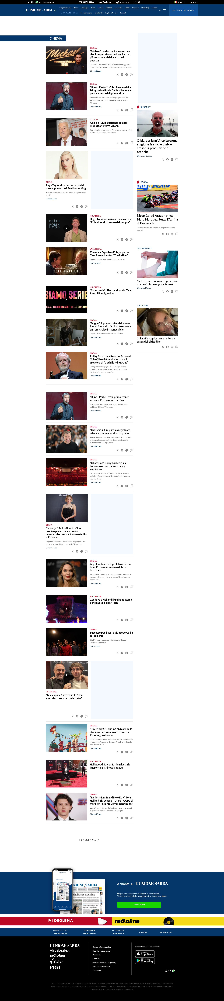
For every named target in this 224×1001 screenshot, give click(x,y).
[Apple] (154, 953)
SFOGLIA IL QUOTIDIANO (184, 10)
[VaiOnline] (122, 2)
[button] (117, 74)
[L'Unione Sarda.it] (41, 10)
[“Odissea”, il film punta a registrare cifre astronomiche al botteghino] (66, 439)
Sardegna (85, 8)
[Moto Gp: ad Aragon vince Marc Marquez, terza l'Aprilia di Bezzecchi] (157, 198)
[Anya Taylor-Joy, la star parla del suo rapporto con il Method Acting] (67, 165)
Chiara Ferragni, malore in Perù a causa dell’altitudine (156, 340)
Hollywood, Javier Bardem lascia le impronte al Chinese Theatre (110, 766)
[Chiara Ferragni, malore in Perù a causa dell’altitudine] (157, 322)
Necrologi (145, 8)
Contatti (96, 959)
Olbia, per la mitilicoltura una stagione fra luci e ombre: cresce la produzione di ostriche (157, 146)
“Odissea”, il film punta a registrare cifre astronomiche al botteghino (110, 431)
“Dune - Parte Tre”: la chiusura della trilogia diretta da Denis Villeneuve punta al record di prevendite (110, 90)
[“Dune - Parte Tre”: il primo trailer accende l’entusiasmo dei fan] (66, 406)
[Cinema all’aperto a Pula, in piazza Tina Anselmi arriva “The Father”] (66, 261)
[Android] (154, 960)
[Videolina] (86, 2)
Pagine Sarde (166, 932)
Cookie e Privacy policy (102, 947)
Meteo (154, 8)
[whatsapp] (36, 2)
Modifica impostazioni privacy (104, 962)
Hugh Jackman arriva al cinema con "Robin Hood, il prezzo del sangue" (110, 221)
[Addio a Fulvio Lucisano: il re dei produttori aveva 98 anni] (66, 132)
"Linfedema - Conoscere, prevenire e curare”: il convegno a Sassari (157, 282)
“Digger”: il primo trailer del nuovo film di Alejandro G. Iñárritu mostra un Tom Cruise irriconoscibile (110, 326)
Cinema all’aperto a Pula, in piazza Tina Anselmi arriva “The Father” (110, 254)
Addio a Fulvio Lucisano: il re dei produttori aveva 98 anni (108, 124)
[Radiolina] (105, 2)
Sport (127, 8)
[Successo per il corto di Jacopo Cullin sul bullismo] (66, 642)
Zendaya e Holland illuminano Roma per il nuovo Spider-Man (111, 601)
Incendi (123, 13)
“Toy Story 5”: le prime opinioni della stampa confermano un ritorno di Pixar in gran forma (111, 732)
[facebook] (32, 2)
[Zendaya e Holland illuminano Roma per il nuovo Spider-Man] (66, 609)
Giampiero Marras (144, 288)
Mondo (100, 8)
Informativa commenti (101, 966)
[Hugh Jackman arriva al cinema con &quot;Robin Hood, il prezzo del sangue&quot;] (66, 228)
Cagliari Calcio (111, 13)
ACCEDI (194, 2)
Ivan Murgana (95, 263)
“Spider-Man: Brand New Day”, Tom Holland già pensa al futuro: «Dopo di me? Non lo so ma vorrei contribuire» (111, 800)
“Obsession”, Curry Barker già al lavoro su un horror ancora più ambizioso (108, 466)
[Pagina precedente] (98, 840)
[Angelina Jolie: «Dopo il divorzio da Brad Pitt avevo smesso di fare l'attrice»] (66, 573)
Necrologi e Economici (101, 951)
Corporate (97, 970)
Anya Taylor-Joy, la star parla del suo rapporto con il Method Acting (66, 187)
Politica (109, 8)
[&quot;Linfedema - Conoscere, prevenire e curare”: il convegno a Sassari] (157, 264)
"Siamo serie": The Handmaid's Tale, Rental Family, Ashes (110, 292)
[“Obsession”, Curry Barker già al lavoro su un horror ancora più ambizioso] (66, 472)
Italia (93, 8)
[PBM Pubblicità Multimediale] (136, 2)
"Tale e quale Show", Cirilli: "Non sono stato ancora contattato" (64, 696)
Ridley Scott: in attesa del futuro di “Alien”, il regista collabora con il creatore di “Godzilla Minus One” (110, 359)
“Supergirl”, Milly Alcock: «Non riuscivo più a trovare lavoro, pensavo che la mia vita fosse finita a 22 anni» (66, 532)
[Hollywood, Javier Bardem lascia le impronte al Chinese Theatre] (66, 773)
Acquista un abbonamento (89, 932)
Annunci (135, 8)
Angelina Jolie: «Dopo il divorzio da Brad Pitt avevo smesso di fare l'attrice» (110, 567)
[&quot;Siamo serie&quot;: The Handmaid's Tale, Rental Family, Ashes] (66, 299)
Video (76, 8)
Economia (118, 8)
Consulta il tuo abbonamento (60, 932)
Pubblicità (97, 955)
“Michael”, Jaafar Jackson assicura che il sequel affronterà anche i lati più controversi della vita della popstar (110, 56)
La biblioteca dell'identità (118, 932)
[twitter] (28, 2)
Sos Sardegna (86, 13)
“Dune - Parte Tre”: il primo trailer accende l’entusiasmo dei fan (109, 398)
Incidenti (98, 13)
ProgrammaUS (65, 8)
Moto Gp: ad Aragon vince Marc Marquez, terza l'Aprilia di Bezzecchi (157, 219)
